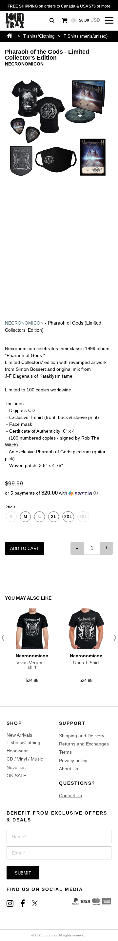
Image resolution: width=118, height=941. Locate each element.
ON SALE (16, 775)
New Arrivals (19, 735)
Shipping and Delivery (81, 735)
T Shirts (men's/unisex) (86, 36)
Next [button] (113, 638)
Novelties (16, 767)
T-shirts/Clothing (23, 742)
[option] (59, 128)
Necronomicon (24, 63)
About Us (68, 768)
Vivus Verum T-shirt (32, 665)
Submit (23, 873)
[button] (59, 493)
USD (86, 20)
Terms (65, 752)
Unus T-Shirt (86, 662)
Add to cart (24, 548)
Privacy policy (73, 760)
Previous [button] (5, 638)
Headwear (17, 750)
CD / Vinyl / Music (25, 759)
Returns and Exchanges (84, 743)
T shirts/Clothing (38, 36)
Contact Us (70, 795)
